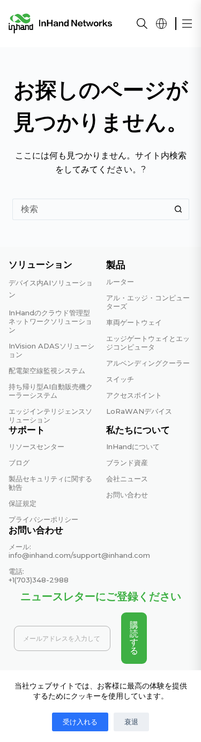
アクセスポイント (134, 395)
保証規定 (22, 503)
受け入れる (80, 721)
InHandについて (133, 446)
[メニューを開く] (187, 23)
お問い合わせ (127, 494)
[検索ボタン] (178, 209)
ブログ (19, 462)
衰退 (131, 721)
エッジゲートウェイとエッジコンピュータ (148, 342)
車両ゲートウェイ (134, 322)
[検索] (142, 23)
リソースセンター (36, 446)
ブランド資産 (127, 462)
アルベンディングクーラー (148, 363)
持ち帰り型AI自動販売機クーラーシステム (51, 390)
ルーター (120, 281)
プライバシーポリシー (43, 519)
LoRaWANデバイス (139, 411)
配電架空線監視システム (47, 370)
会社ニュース (127, 478)
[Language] (161, 23)
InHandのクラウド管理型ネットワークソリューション (50, 321)
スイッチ (120, 379)
